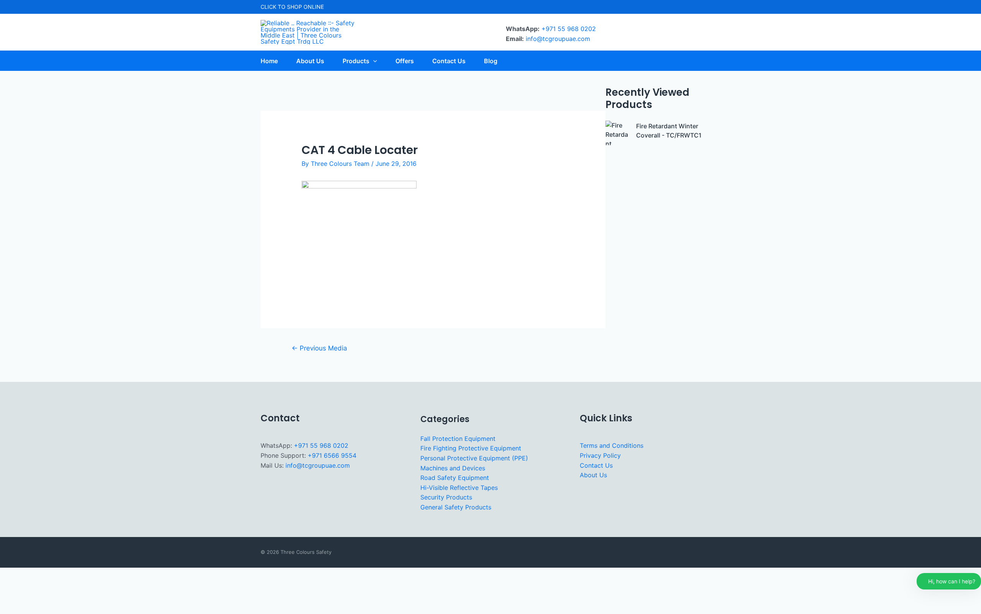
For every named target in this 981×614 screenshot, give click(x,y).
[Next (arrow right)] (34, 608)
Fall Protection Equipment (457, 438)
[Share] (57, 596)
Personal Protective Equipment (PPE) (474, 458)
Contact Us (596, 465)
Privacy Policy (600, 455)
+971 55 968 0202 (568, 29)
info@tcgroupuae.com (558, 39)
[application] (373, 61)
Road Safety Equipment (454, 477)
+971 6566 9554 (332, 455)
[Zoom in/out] (10, 596)
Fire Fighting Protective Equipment (470, 448)
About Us (593, 475)
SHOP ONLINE (305, 6)
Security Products (446, 497)
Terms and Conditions (611, 445)
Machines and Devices (452, 468)
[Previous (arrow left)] (10, 608)
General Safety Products (455, 507)
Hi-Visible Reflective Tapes (459, 487)
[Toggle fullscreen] (34, 596)
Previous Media (319, 348)
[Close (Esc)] (81, 596)
